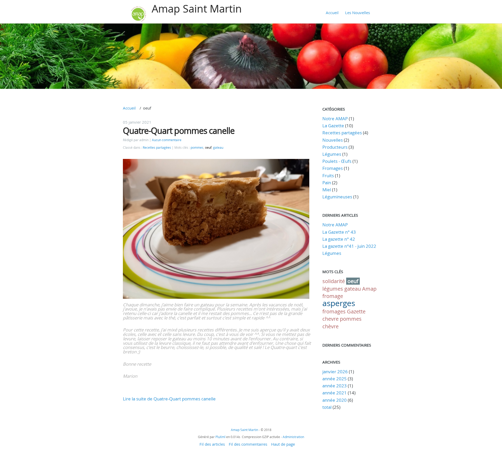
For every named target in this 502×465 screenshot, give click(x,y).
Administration (293, 437)
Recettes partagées (157, 148)
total (327, 407)
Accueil (332, 12)
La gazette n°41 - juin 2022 (349, 246)
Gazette (356, 311)
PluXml (220, 437)
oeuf (208, 148)
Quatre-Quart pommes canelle (179, 130)
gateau (218, 148)
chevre (330, 318)
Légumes (331, 154)
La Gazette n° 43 (339, 232)
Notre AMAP (335, 119)
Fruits (328, 176)
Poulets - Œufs (336, 161)
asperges (338, 303)
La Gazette (333, 126)
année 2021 (334, 393)
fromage (332, 296)
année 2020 (334, 400)
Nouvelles (332, 140)
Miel (326, 190)
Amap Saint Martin (197, 9)
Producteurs (334, 147)
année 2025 (334, 379)
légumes (332, 288)
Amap (369, 288)
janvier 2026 (335, 372)
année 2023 (334, 386)
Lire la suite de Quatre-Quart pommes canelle (169, 399)
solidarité (333, 281)
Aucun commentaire (166, 140)
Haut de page (283, 444)
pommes (197, 148)
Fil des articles (212, 444)
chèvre (330, 326)
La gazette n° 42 (338, 239)
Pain (326, 183)
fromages (334, 311)
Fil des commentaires (248, 444)
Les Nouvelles (357, 12)
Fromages (332, 168)
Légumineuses (337, 197)
